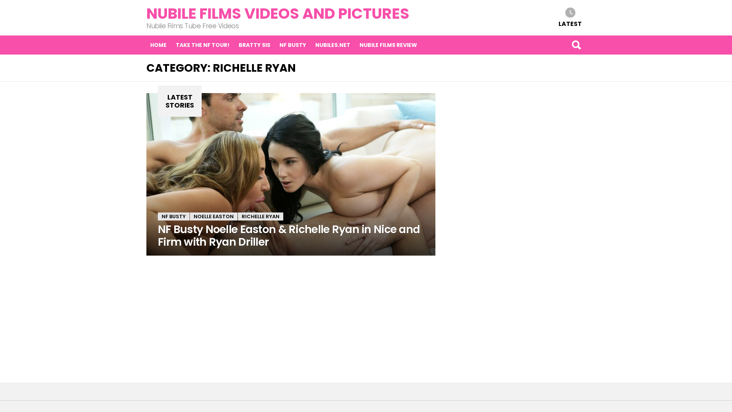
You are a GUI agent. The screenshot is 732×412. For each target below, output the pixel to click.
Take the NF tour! (203, 45)
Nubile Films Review (388, 45)
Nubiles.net (332, 45)
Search (576, 45)
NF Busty (292, 45)
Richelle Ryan (260, 216)
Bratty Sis (254, 45)
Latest (570, 23)
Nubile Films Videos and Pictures (277, 13)
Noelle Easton (214, 216)
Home (158, 45)
